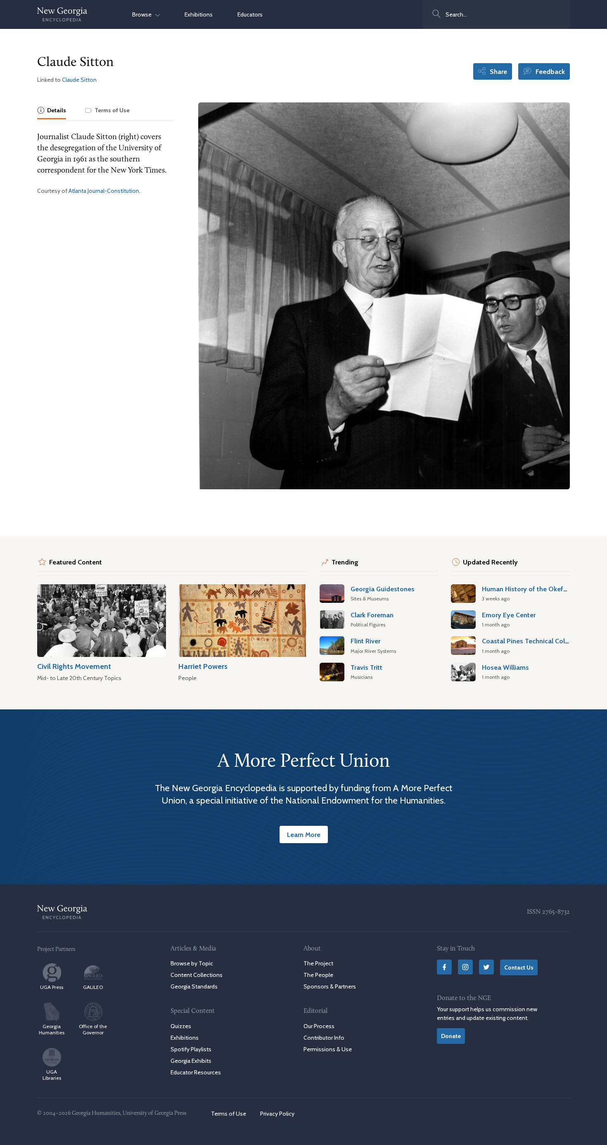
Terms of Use (228, 1113)
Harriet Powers (203, 666)
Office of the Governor (93, 1029)
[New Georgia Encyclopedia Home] (62, 14)
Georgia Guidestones (383, 589)
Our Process (319, 1026)
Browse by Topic (192, 963)
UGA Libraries (52, 1075)
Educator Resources (196, 1072)
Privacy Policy (277, 1113)
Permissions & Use (328, 1049)
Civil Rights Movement (74, 666)
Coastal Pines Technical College (530, 641)
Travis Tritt (366, 667)
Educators (250, 14)
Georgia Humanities (51, 1029)
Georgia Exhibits (191, 1060)
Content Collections (197, 975)
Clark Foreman (372, 615)
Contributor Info (324, 1037)
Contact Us (518, 967)
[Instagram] (465, 967)
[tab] (51, 110)
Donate (451, 1036)
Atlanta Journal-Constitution (104, 190)
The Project (318, 963)
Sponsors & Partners (330, 986)
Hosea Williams (505, 667)
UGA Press (51, 987)
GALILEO (93, 987)
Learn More (303, 834)
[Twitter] (486, 967)
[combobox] (496, 14)
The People (318, 975)
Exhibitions (199, 14)
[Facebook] (444, 967)
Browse (143, 14)
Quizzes (181, 1026)
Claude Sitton (79, 79)
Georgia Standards (194, 986)
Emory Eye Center (509, 615)
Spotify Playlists (191, 1049)
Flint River (365, 641)
